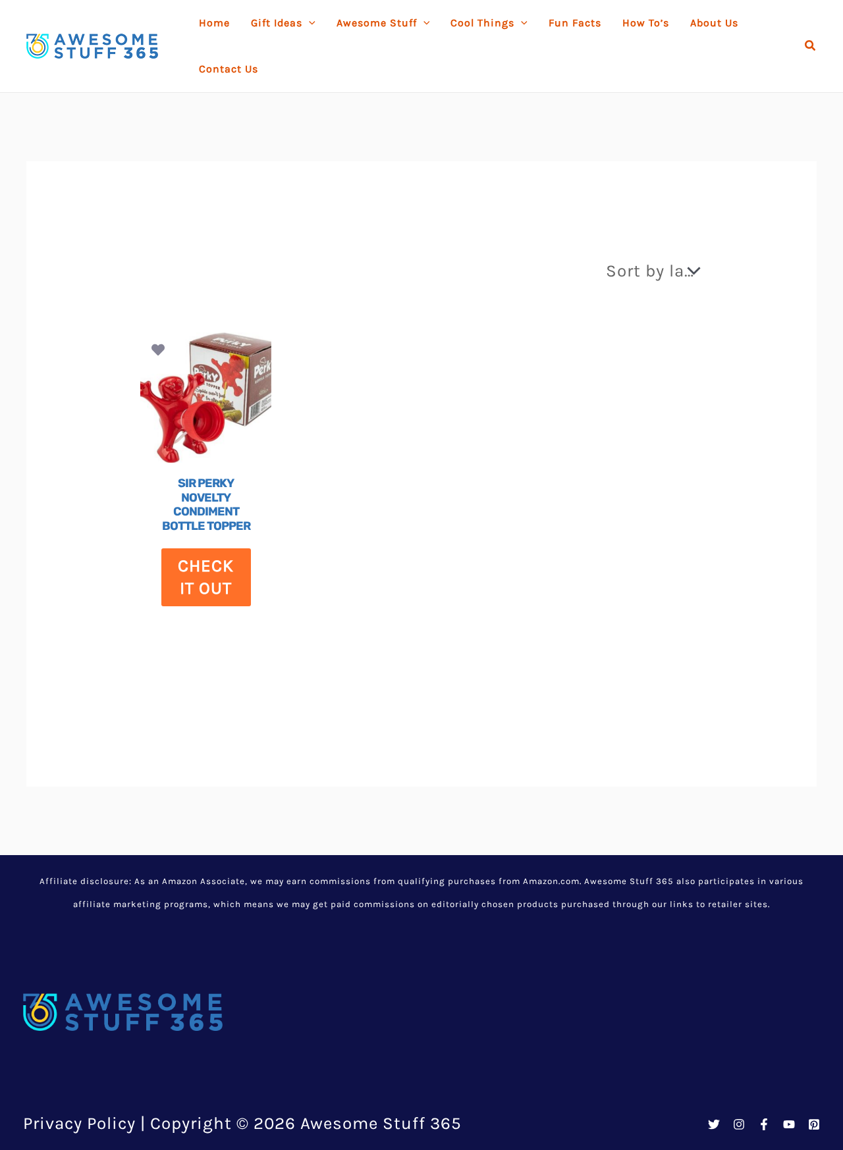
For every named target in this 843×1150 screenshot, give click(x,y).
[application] (308, 23)
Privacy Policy (79, 1123)
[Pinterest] (814, 1124)
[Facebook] (764, 1124)
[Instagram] (739, 1124)
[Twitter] (714, 1124)
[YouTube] (789, 1124)
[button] (811, 46)
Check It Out (206, 577)
